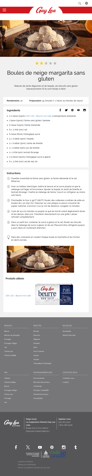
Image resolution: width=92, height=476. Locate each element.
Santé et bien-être (69, 335)
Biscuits (36, 331)
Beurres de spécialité (12, 335)
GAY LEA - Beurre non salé (38, 116)
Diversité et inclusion (40, 394)
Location (66, 382)
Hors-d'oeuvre (38, 351)
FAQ (5, 372)
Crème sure (8, 351)
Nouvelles (67, 326)
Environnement (38, 378)
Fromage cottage (10, 343)
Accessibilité (38, 398)
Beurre (6, 331)
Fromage (7, 339)
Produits (8, 326)
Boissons (36, 335)
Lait (5, 347)
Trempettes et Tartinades (42, 363)
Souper (36, 355)
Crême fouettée (10, 382)
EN (86, 3)
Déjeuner (36, 339)
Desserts (36, 343)
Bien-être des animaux (41, 382)
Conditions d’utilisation (25, 461)
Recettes (37, 326)
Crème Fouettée (10, 355)
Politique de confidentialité (27, 464)
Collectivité (37, 386)
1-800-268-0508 (65, 425)
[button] (79, 3)
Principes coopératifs (41, 390)
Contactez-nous (70, 372)
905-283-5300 (64, 422)
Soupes (36, 359)
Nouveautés (67, 331)
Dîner (35, 347)
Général (7, 378)
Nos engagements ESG (42, 372)
